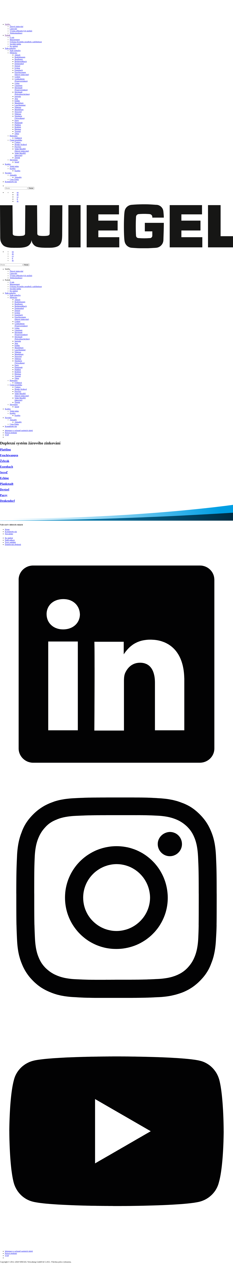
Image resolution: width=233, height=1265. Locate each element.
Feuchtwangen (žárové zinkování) (22, 73)
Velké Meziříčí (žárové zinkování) (22, 150)
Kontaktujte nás (11, 182)
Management (15, 40)
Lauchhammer (20, 105)
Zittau (17, 134)
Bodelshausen (20, 57)
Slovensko (14, 160)
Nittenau (18, 107)
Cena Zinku (14, 179)
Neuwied (18, 112)
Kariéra (8, 164)
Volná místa (14, 166)
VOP (7, 435)
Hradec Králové (21, 144)
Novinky (8, 173)
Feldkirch (18, 138)
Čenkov (18, 142)
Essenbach (19, 70)
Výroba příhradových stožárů (21, 31)
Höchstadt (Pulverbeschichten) (22, 93)
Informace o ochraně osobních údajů (19, 430)
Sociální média (15, 44)
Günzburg (18, 85)
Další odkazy (10, 540)
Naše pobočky (10, 48)
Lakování (13, 29)
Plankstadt (18, 123)
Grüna (17, 83)
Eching (17, 68)
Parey (17, 120)
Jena (16, 99)
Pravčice (18, 147)
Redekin (18, 127)
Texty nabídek (10, 542)
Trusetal (18, 131)
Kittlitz (17, 101)
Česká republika (16, 140)
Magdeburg (19, 103)
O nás (12, 37)
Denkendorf (19, 64)
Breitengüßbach (21, 61)
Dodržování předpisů (13, 544)
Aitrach (17, 55)
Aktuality (13, 175)
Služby (7, 24)
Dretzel (17, 66)
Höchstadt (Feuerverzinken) (21, 89)
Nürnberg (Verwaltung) (20, 117)
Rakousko (13, 136)
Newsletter (9, 534)
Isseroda (18, 96)
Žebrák (17, 158)
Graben (17, 77)
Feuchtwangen (9, 455)
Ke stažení (14, 46)
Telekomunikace (16, 33)
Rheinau (18, 129)
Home (7, 529)
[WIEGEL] (8, 18)
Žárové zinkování (16, 26)
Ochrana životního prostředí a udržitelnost (26, 42)
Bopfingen (19, 59)
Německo (13, 53)
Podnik (7, 35)
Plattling (18, 125)
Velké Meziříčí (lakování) (20, 154)
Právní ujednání (11, 433)
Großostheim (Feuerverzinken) (21, 80)
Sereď (17, 162)
